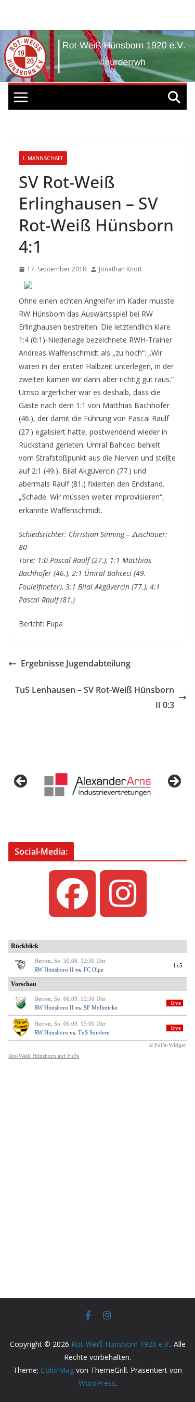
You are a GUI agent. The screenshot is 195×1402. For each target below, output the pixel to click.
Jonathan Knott (120, 269)
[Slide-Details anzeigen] (97, 785)
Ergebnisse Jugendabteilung (76, 663)
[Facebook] (72, 893)
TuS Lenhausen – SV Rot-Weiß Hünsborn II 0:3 (94, 697)
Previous (21, 782)
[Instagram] (123, 893)
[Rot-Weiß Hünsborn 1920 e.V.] (97, 37)
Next (173, 782)
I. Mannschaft (43, 158)
